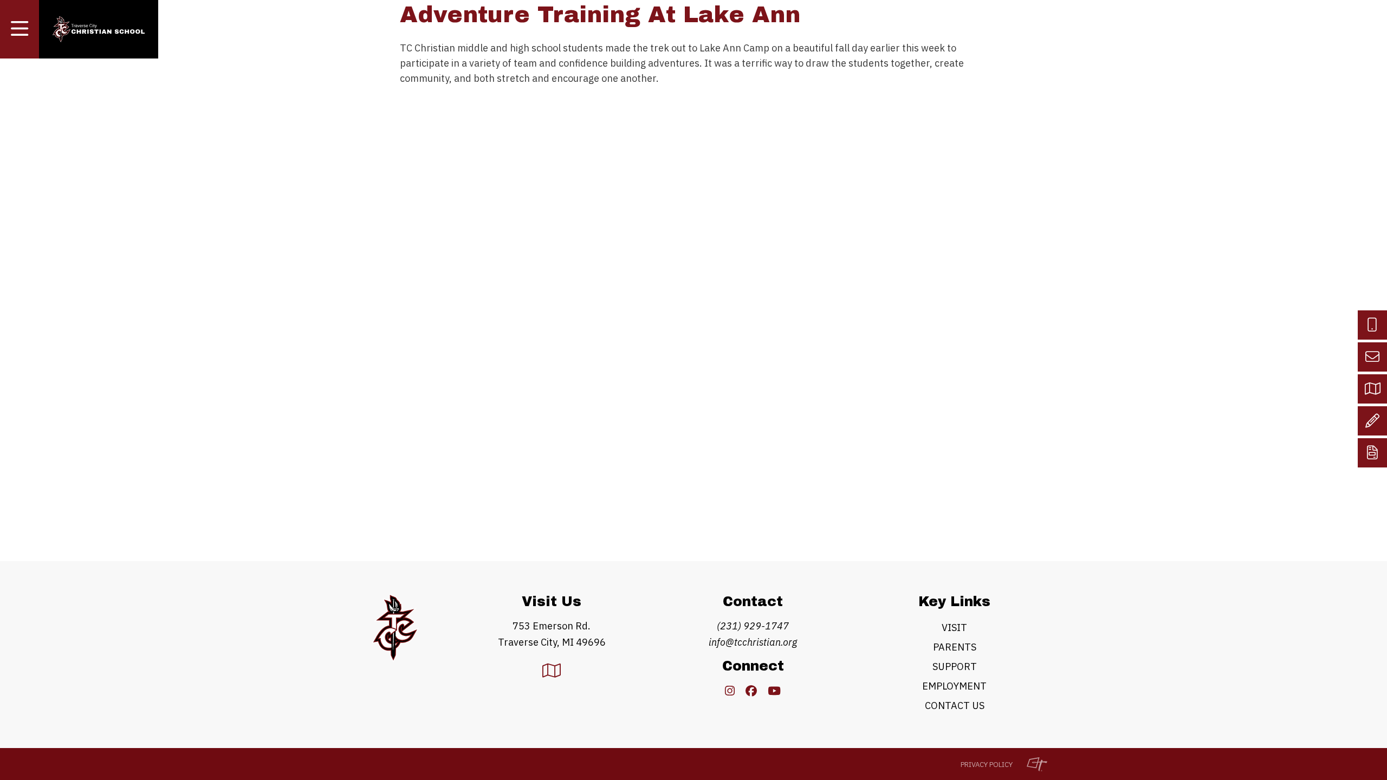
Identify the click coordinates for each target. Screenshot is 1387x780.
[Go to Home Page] (99, 29)
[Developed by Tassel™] (1031, 764)
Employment (954, 686)
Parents (954, 647)
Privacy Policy (987, 764)
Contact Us (954, 705)
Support (954, 666)
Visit (954, 627)
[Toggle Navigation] (19, 29)
